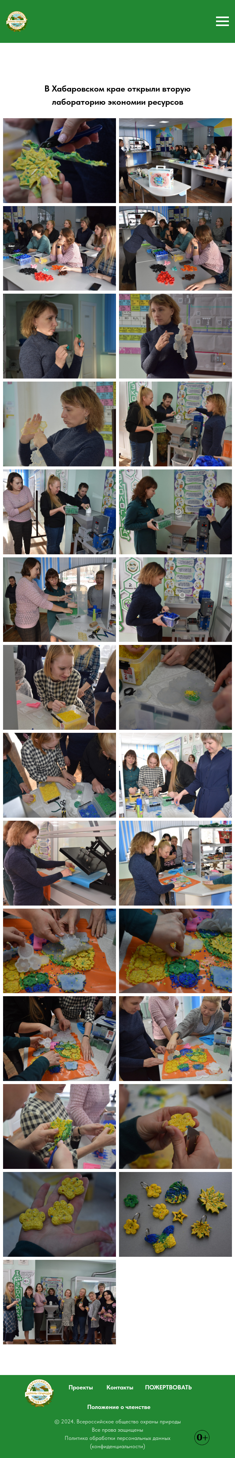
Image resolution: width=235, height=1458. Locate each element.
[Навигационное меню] (222, 21)
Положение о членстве (119, 1407)
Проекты (81, 1387)
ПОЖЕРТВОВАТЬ (168, 1387)
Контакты (119, 1387)
